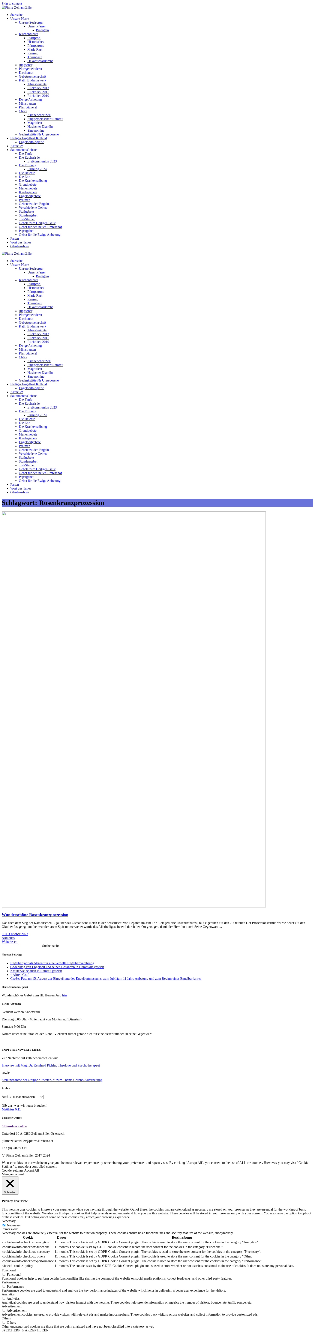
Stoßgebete (26, 211)
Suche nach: (50, 946)
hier (64, 995)
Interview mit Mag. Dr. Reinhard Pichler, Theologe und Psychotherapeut (51, 1065)
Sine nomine (35, 130)
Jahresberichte (36, 84)
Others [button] (6, 1318)
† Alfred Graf (19, 974)
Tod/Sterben (27, 219)
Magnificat (34, 123)
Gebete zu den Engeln (34, 204)
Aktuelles (16, 146)
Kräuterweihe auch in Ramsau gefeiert (36, 971)
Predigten (42, 30)
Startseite (16, 15)
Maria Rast (34, 49)
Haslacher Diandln (40, 126)
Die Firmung (27, 165)
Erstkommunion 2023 (42, 161)
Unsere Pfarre (19, 18)
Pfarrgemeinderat (30, 69)
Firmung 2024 (37, 169)
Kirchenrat (26, 72)
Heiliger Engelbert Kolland (28, 138)
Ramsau (32, 53)
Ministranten (27, 103)
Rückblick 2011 (38, 92)
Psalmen (24, 200)
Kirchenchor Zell (39, 115)
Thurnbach (34, 57)
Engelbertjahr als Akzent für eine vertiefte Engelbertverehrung (52, 963)
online (14, 1126)
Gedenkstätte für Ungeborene (39, 134)
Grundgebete (27, 184)
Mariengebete (28, 188)
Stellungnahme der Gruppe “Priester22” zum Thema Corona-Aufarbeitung (52, 1080)
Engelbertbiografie (31, 142)
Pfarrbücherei (28, 107)
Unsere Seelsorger (31, 22)
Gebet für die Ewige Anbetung (39, 234)
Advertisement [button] (11, 1306)
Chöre (23, 111)
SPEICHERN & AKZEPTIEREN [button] (25, 1330)
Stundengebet (28, 215)
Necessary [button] (9, 1221)
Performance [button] (10, 1282)
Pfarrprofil (34, 38)
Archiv (6, 1096)
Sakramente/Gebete (23, 150)
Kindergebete (28, 192)
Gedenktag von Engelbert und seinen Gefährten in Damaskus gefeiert (57, 967)
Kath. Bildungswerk (32, 80)
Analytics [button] (8, 1294)
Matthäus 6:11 (11, 1109)
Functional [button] (9, 1270)
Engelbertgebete (30, 196)
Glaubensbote (19, 246)
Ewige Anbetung (30, 99)
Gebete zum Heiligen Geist (37, 223)
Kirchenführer (28, 34)
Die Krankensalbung (33, 180)
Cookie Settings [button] (12, 1170)
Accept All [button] (31, 1170)
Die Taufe (25, 153)
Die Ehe (24, 177)
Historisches (35, 42)
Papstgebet (26, 231)
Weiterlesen (9, 941)
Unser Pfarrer (36, 26)
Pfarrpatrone (35, 45)
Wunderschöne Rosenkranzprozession (35, 914)
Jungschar (25, 65)
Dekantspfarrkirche (40, 61)
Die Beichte (27, 173)
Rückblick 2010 (38, 96)
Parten (14, 238)
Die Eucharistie (29, 157)
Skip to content (12, 3)
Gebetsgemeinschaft (32, 76)
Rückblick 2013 (38, 88)
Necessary (14, 1225)
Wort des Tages (20, 242)
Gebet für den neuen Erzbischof (40, 227)
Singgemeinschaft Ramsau (45, 119)
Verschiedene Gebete (33, 207)
